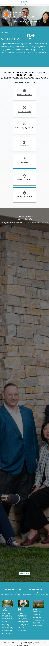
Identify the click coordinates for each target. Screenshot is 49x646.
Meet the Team (24, 573)
